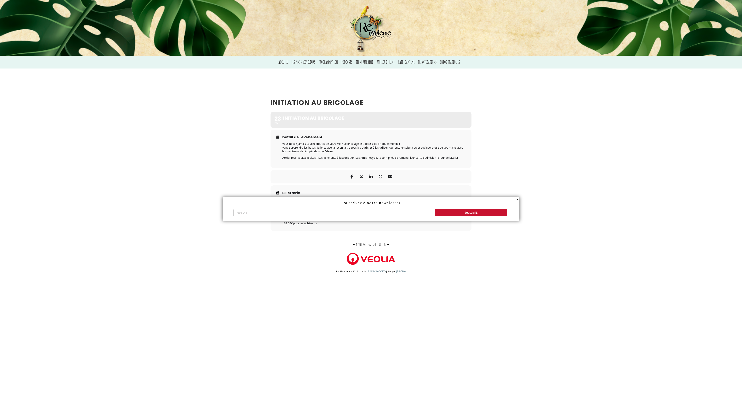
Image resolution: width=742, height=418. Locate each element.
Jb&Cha (401, 271)
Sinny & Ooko (377, 271)
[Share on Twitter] (361, 177)
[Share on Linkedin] (371, 177)
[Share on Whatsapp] (380, 177)
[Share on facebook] (352, 177)
